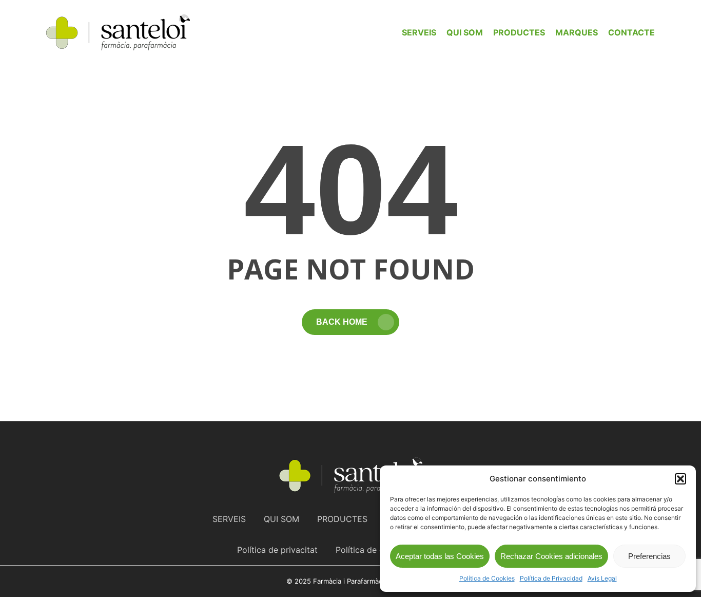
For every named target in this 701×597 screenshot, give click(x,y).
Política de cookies (373, 550)
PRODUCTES (342, 519)
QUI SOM (281, 519)
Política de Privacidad (551, 578)
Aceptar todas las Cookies (440, 556)
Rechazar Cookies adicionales (551, 556)
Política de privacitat (277, 550)
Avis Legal (602, 578)
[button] (680, 479)
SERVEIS (229, 519)
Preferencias (649, 556)
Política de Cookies (487, 578)
